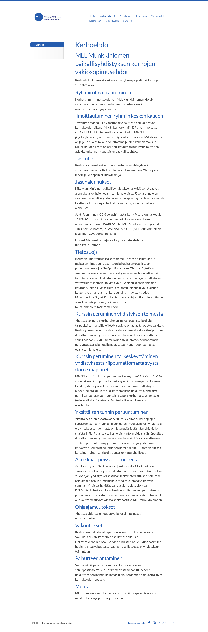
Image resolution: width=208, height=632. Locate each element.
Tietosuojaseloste (136, 623)
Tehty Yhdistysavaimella (167, 623)
